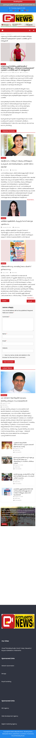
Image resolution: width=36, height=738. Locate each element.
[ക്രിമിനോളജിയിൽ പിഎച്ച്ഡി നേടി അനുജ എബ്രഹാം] (13, 208)
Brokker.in (10, 650)
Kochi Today (20, 648)
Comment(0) (25, 72)
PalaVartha (17, 650)
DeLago (4, 673)
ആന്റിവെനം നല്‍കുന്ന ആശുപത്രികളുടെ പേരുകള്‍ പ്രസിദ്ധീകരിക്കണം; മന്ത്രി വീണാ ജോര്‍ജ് (17, 164)
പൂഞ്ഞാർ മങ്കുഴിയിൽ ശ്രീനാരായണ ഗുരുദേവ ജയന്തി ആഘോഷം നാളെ (23, 444)
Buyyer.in (4, 650)
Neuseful (28, 648)
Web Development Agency (10, 716)
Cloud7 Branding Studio (9, 648)
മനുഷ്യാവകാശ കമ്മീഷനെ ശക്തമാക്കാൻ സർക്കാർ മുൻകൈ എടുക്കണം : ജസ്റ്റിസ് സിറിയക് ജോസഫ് (31, 301)
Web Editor (16, 72)
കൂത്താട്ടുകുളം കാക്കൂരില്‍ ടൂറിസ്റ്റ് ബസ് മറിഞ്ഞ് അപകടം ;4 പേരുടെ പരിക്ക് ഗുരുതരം (23, 476)
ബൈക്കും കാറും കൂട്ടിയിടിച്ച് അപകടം (6, 301)
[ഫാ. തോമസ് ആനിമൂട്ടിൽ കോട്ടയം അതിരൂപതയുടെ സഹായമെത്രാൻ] (18, 382)
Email (4, 341)
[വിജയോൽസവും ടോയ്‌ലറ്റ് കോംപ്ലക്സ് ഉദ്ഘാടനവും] (18, 250)
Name (4, 334)
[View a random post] (33, 30)
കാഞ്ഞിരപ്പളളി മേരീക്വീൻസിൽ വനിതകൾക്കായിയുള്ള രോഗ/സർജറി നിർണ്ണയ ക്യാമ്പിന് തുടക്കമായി (23, 492)
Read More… (30, 200)
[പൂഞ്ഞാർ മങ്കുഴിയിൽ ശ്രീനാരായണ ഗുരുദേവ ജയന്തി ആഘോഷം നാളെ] (7, 445)
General (3, 64)
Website (4, 348)
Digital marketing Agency (9, 724)
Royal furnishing (6, 681)
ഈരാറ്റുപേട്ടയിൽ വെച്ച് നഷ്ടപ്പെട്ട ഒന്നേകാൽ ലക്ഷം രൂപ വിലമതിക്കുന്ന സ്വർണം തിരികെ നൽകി (23, 460)
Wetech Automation (8, 666)
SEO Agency (5, 708)
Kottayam (4, 395)
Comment (6, 317)
